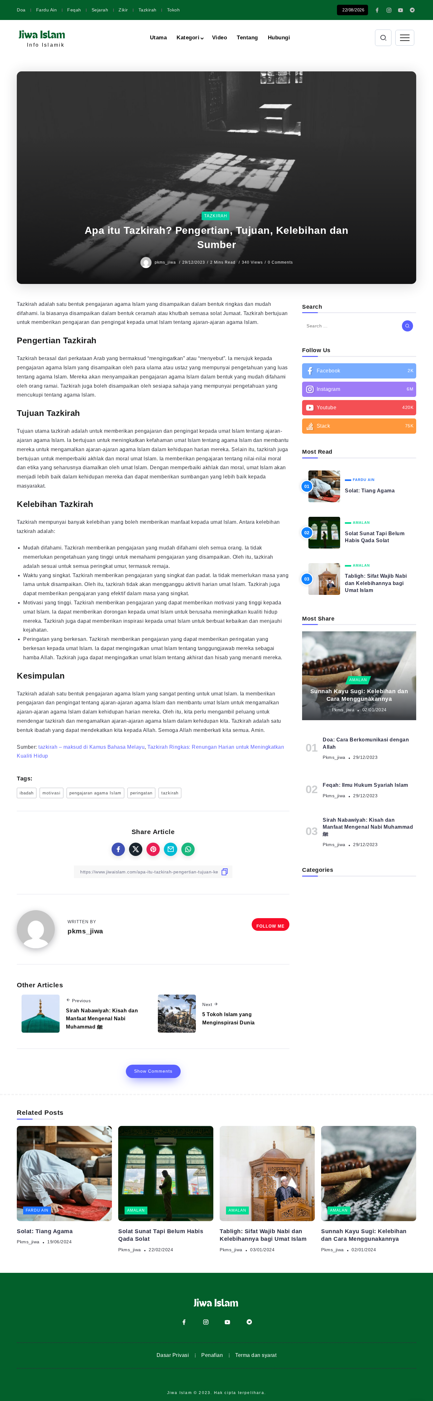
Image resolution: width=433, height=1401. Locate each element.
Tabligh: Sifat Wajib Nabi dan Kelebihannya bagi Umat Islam (376, 583)
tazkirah (169, 793)
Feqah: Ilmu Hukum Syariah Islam (365, 785)
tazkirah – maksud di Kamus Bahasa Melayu (91, 747)
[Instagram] (389, 10)
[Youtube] (400, 10)
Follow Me (270, 926)
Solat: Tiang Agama (370, 490)
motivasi (51, 793)
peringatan (141, 793)
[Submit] (407, 325)
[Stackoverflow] (359, 426)
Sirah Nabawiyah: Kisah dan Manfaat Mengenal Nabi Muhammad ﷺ (102, 1018)
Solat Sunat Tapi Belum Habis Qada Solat (374, 537)
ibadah (27, 793)
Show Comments (153, 1071)
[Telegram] (412, 10)
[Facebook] (377, 10)
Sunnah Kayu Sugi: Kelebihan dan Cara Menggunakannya (359, 695)
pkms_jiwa (166, 262)
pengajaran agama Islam (95, 793)
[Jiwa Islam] (42, 33)
